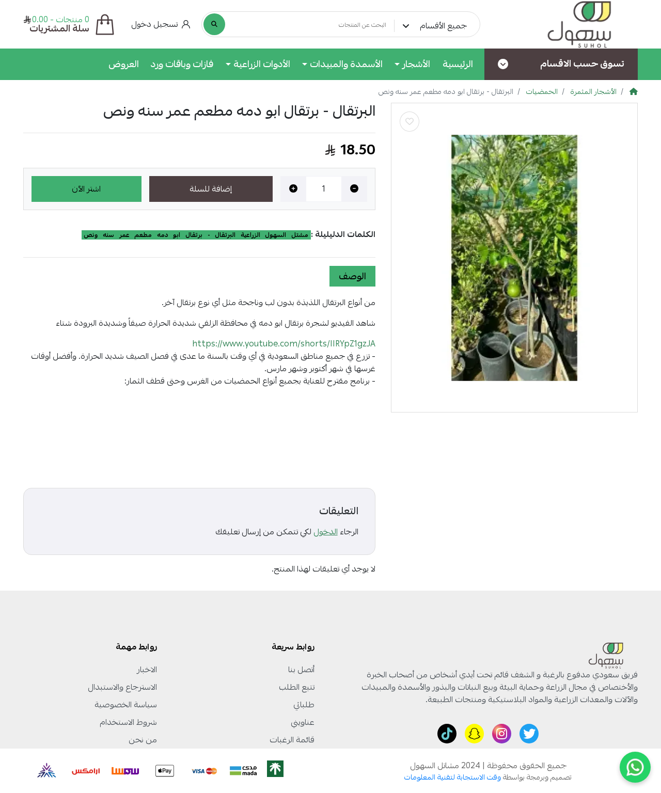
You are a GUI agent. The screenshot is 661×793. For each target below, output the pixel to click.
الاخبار (147, 669)
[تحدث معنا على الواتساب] (635, 767)
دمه (162, 235)
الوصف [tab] (352, 276)
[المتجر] (567, 24)
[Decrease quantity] (354, 189)
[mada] (243, 771)
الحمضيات (542, 91)
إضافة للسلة (211, 189)
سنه (108, 235)
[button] (161, 24)
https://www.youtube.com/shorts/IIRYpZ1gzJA (283, 344)
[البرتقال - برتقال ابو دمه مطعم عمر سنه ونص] (514, 257)
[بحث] (214, 24)
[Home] (633, 91)
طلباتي (303, 704)
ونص (91, 235)
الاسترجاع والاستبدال (122, 687)
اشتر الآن (86, 189)
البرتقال (225, 235)
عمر (124, 235)
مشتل (299, 235)
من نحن (143, 740)
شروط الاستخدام (128, 722)
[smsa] (125, 771)
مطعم (143, 235)
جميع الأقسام (443, 26)
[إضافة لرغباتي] (409, 122)
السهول (275, 235)
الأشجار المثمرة (593, 91)
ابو (176, 235)
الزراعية (250, 235)
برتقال (193, 235)
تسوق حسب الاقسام (582, 63)
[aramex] (86, 771)
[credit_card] (204, 771)
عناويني (302, 722)
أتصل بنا (301, 669)
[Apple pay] (164, 771)
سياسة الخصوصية (126, 704)
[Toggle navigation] (503, 64)
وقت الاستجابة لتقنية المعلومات (452, 777)
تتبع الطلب (296, 687)
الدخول (325, 532)
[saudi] (284, 771)
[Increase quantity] (293, 189)
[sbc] (45, 771)
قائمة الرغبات (292, 740)
